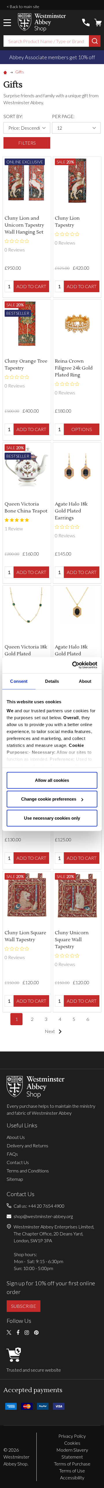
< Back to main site (23, 6)
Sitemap (15, 1179)
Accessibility (72, 1477)
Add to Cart (31, 286)
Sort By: (13, 116)
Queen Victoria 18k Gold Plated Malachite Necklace (27, 654)
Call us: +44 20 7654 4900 (39, 1206)
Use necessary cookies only (52, 817)
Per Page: (63, 116)
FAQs (12, 1154)
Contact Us (18, 1162)
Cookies (72, 1443)
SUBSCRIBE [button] (23, 1306)
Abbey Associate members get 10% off (52, 57)
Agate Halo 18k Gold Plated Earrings (71, 511)
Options (81, 429)
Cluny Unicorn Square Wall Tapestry (72, 940)
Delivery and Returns (27, 1145)
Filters (27, 143)
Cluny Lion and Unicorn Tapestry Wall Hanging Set (24, 225)
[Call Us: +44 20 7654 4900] (86, 22)
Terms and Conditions (28, 1170)
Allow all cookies (52, 779)
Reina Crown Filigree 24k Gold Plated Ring (74, 368)
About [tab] (85, 680)
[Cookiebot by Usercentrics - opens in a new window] (73, 665)
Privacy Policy (72, 1436)
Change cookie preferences (48, 799)
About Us (16, 1137)
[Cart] (98, 22)
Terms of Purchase (72, 1463)
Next (50, 1031)
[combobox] (46, 41)
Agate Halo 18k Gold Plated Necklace (71, 654)
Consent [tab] (18, 680)
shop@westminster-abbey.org (43, 1216)
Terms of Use (72, 1470)
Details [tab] (52, 680)
